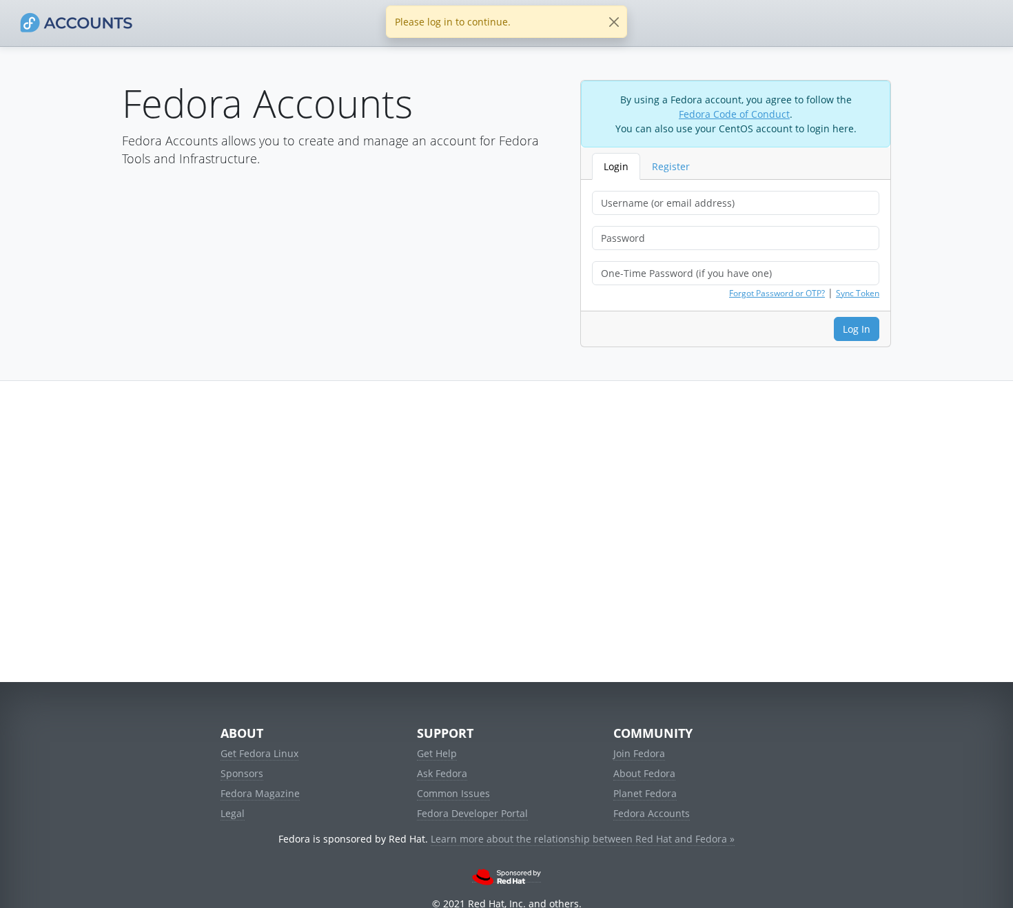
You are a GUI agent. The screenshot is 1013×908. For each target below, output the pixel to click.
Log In (856, 329)
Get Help (437, 753)
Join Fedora (639, 753)
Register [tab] (671, 166)
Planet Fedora (645, 793)
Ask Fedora (442, 773)
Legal (233, 813)
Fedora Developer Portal (472, 813)
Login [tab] (616, 166)
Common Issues (453, 793)
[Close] (613, 21)
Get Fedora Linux (259, 753)
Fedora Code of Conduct (734, 114)
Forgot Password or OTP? (777, 293)
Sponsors (242, 773)
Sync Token (857, 293)
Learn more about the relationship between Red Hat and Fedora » (583, 838)
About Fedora (644, 773)
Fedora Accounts (651, 813)
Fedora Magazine (260, 793)
